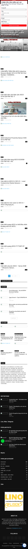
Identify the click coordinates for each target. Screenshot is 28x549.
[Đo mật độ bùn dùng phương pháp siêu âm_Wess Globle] (4, 432)
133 (26, 206)
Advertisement (16, 543)
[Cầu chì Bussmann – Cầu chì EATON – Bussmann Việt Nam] (4, 292)
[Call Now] (2, 441)
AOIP (21, 366)
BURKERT (14, 370)
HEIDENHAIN (7, 374)
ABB (2, 366)
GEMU (2, 374)
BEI (16, 368)
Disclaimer (5, 543)
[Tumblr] (16, 538)
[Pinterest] (12, 538)
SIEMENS (3, 382)
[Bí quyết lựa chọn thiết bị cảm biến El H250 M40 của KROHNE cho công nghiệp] (4, 313)
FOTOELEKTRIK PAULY (15, 373)
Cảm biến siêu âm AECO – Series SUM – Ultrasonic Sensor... (13, 267)
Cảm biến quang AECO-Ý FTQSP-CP (12, 246)
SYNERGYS (8, 382)
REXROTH (3, 380)
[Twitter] (19, 538)
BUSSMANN (19, 370)
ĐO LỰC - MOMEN (5, 466)
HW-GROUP (20, 374)
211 (26, 76)
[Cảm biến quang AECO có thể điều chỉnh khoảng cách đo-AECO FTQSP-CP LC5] (14, 216)
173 (26, 119)
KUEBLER (3, 376)
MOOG (20, 376)
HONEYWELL (14, 374)
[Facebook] (8, 538)
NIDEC (2, 377)
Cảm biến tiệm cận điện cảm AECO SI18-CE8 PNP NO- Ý (12, 95)
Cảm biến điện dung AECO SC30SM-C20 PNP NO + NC (13, 160)
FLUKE (8, 373)
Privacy (10, 543)
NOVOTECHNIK (13, 377)
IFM (25, 374)
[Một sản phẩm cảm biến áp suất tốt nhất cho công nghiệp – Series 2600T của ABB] (4, 306)
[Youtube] (23, 538)
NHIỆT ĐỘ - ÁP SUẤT (18, 333)
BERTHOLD (20, 368)
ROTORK (15, 380)
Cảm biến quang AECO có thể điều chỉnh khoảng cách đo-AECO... (14, 225)
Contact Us (22, 543)
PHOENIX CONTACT (17, 379)
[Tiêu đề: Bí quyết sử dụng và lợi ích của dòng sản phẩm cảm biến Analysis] (4, 415)
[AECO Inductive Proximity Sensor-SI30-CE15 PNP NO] (14, 129)
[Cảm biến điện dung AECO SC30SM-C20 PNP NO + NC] (14, 151)
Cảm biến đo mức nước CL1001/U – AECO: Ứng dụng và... (13, 204)
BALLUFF (8, 368)
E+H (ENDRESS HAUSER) (14, 371)
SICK (25, 380)
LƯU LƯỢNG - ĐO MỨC (6, 479)
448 (26, 248)
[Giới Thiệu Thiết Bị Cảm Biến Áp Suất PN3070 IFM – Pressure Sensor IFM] (4, 446)
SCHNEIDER (21, 380)
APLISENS (3, 333)
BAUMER (13, 368)
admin (2, 36)
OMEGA (19, 377)
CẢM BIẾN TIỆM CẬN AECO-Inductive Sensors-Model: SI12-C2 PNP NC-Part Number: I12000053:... (13, 73)
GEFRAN (24, 373)
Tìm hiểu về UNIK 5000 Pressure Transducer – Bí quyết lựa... (21, 354)
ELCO (22, 371)
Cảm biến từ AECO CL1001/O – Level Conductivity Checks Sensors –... (13, 182)
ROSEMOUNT (9, 380)
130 (26, 98)
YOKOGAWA (3, 383)
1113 (26, 269)
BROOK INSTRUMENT (6, 370)
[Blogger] (4, 538)
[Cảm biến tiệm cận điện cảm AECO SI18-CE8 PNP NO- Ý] (14, 86)
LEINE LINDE (9, 376)
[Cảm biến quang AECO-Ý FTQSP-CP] (14, 237)
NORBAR (6, 377)
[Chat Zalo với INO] (24, 545)
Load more (13, 318)
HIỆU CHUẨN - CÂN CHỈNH (7, 475)
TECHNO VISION (19, 382)
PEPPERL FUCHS (8, 379)
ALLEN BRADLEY (10, 366)
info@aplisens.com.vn (17, 528)
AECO (2, 41)
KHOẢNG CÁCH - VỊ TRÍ (6, 477)
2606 (26, 228)
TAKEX (13, 382)
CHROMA (3, 371)
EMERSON (3, 373)
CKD (7, 371)
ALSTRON (17, 366)
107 (26, 185)
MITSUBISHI (15, 376)
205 (26, 141)
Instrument (3, 462)
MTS (24, 376)
